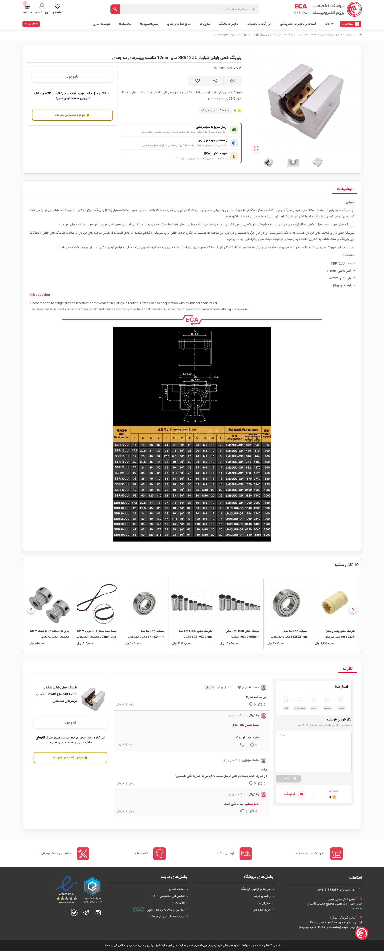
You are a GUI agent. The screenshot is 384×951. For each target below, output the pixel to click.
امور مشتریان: (337, 890)
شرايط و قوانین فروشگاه (256, 889)
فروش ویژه (31, 24)
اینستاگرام (98, 912)
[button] (352, 609)
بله (74, 912)
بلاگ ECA (178, 903)
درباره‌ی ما (264, 903)
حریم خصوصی (261, 910)
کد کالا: (237, 68)
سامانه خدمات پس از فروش (167, 916)
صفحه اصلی (177, 889)
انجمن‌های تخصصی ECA (168, 896)
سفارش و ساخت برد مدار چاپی (165, 910)
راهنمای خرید (262, 896)
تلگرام (86, 912)
